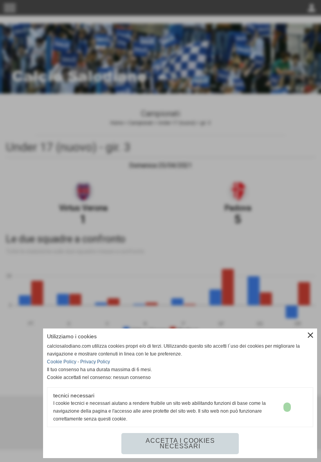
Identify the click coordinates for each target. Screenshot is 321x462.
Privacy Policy (95, 362)
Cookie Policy (61, 362)
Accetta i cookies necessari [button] (180, 443)
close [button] (310, 335)
